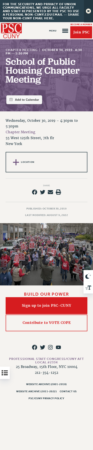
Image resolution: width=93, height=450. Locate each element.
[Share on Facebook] (34, 192)
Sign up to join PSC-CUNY (46, 305)
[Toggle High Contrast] (88, 276)
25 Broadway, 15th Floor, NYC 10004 (46, 367)
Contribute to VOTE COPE (46, 322)
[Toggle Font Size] (88, 287)
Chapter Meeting (22, 50)
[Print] (58, 192)
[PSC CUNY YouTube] (58, 347)
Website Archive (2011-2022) (36, 391)
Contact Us (68, 391)
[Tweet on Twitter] (42, 192)
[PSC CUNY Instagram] (50, 347)
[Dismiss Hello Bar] (88, 11)
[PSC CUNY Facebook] (34, 347)
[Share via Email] (50, 192)
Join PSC (81, 32)
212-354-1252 (46, 373)
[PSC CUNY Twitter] (42, 347)
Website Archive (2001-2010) (46, 384)
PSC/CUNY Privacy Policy (46, 398)
